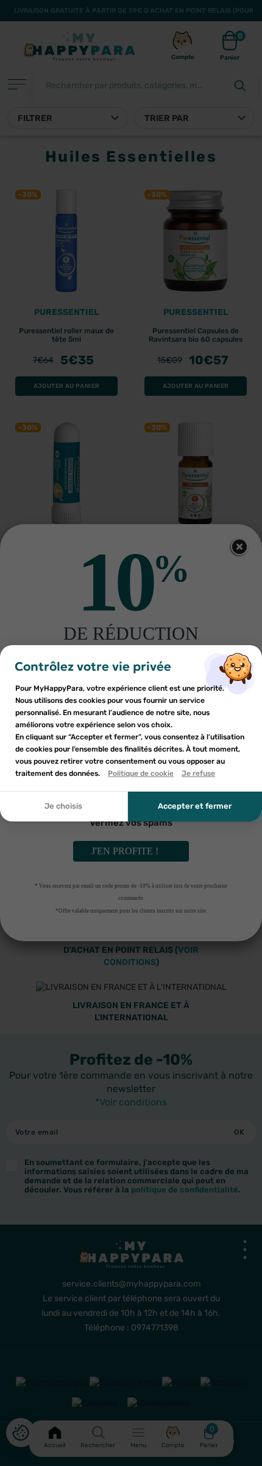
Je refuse (198, 773)
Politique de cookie (141, 773)
